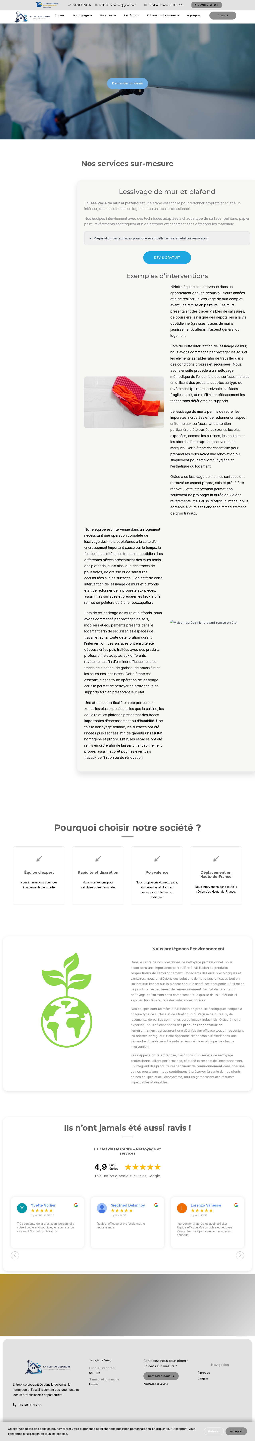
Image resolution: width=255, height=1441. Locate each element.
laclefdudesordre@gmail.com (117, 5)
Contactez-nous (125, 1323)
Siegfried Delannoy (128, 1205)
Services (106, 15)
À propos (193, 15)
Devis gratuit (223, 15)
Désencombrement (161, 15)
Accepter (236, 1431)
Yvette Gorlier (43, 1205)
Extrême (130, 15)
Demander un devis (127, 83)
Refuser (214, 1431)
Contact (203, 1378)
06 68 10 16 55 (81, 5)
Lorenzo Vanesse (206, 1205)
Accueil (60, 15)
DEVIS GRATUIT (208, 4)
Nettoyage (81, 15)
